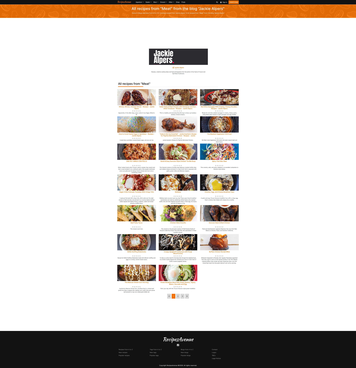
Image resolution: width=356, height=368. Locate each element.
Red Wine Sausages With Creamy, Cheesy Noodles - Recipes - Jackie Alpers (219, 107)
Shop (177, 2)
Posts (183, 2)
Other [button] (171, 2)
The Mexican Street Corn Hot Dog (137, 282)
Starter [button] (148, 2)
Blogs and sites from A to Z (148, 13)
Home (134, 13)
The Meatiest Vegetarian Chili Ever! (219, 134)
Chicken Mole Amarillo (178, 223)
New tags (153, 352)
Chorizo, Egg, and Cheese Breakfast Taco (219, 192)
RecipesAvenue (124, 2)
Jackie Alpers (179, 67)
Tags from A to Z (156, 349)
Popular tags (154, 355)
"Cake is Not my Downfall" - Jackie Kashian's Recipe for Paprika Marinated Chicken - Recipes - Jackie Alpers (178, 135)
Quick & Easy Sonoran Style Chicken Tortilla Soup (178, 161)
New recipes (123, 352)
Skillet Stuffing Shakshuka (136, 252)
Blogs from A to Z (187, 349)
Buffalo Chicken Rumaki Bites (219, 252)
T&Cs (213, 355)
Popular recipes (124, 355)
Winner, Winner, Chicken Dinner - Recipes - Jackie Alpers (136, 107)
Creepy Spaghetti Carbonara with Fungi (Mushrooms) (178, 252)
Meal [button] (155, 2)
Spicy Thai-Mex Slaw (219, 161)
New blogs (184, 352)
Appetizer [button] (139, 2)
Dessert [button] (163, 2)
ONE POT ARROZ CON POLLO (136, 161)
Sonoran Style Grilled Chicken (219, 223)
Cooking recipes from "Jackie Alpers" (173, 13)
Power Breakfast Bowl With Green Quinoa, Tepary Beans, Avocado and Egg (178, 283)
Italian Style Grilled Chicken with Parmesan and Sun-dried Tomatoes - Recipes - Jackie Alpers (177, 107)
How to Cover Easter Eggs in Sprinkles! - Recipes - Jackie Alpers (136, 135)
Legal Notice (216, 358)
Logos (214, 352)
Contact (214, 349)
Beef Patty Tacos (136, 223)
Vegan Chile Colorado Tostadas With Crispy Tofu (136, 192)
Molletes (178, 192)
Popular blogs (186, 355)
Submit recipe (234, 2)
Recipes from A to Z (126, 349)
